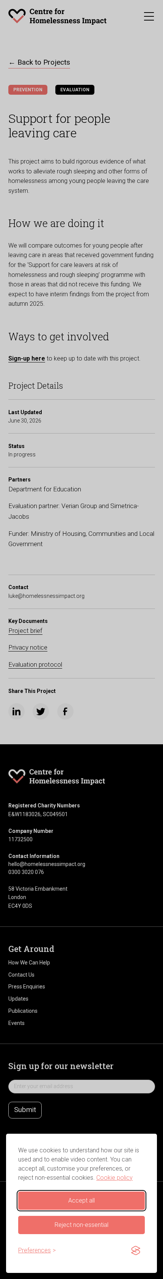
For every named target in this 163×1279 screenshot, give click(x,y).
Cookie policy (114, 1177)
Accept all (81, 1200)
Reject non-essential (81, 1224)
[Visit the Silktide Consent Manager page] (136, 1250)
